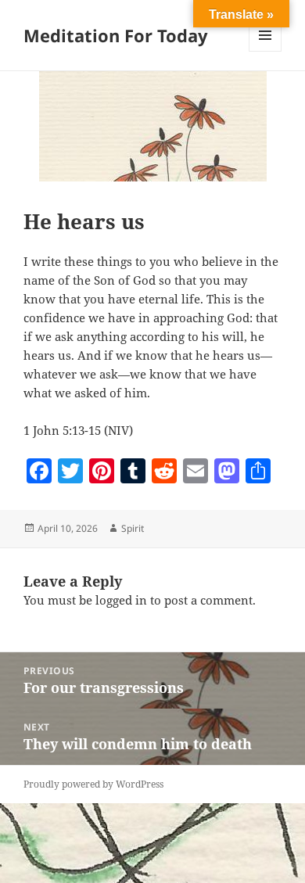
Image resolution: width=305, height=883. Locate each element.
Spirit (132, 528)
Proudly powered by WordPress (93, 784)
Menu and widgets (265, 51)
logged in (121, 600)
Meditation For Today (115, 35)
